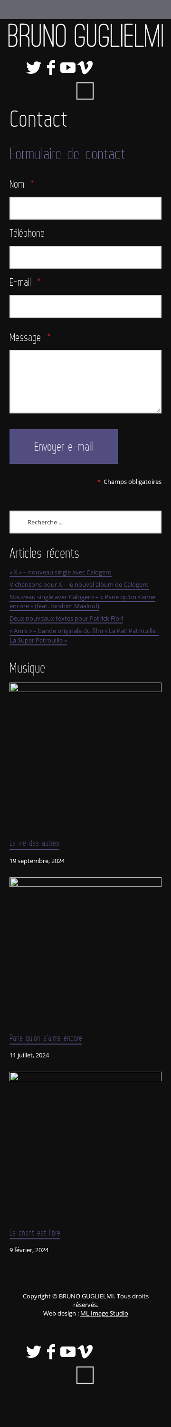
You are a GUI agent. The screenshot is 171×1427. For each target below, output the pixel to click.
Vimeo (85, 67)
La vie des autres (34, 843)
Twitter (33, 67)
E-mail (25, 281)
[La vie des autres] (86, 759)
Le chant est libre (35, 1232)
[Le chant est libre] (86, 1148)
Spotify (119, 67)
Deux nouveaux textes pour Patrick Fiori (66, 618)
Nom (22, 183)
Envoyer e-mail (63, 446)
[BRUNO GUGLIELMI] (85, 35)
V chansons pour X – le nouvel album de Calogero (79, 584)
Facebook (50, 67)
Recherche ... (85, 91)
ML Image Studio (104, 1313)
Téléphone (27, 232)
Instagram (136, 67)
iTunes (102, 67)
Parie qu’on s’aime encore (46, 1038)
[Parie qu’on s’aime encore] (86, 953)
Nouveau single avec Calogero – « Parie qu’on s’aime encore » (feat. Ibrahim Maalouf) (82, 602)
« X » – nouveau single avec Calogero (61, 572)
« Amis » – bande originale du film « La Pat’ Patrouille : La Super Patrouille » (84, 635)
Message (30, 337)
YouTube (67, 67)
